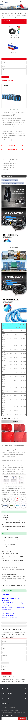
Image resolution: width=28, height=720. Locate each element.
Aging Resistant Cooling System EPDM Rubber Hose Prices (14, 36)
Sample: (4, 172)
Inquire (11, 145)
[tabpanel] (14, 7)
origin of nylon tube (19, 634)
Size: (4, 169)
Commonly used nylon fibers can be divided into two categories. (20, 632)
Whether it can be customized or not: (11, 171)
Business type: (6, 163)
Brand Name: (6, 161)
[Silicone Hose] (14, 47)
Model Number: (6, 165)
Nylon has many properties (7, 634)
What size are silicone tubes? (7, 632)
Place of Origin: (6, 159)
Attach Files (5, 663)
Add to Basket (11, 149)
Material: (5, 167)
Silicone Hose (14, 52)
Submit (5, 77)
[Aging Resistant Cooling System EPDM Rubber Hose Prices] (14, 31)
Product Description (7, 176)
